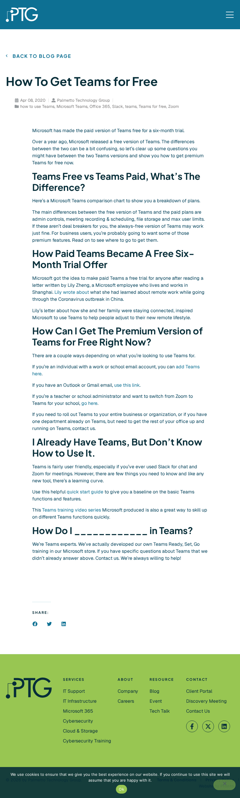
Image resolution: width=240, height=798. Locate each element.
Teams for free (152, 106)
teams (131, 106)
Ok (121, 789)
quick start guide (85, 492)
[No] (224, 785)
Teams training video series (71, 510)
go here (89, 403)
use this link (127, 385)
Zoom (173, 106)
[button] (35, 624)
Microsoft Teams (72, 106)
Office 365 (100, 106)
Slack (117, 106)
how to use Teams (37, 106)
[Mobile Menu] (229, 15)
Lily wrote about (72, 292)
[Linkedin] (224, 726)
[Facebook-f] (192, 726)
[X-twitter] (208, 726)
